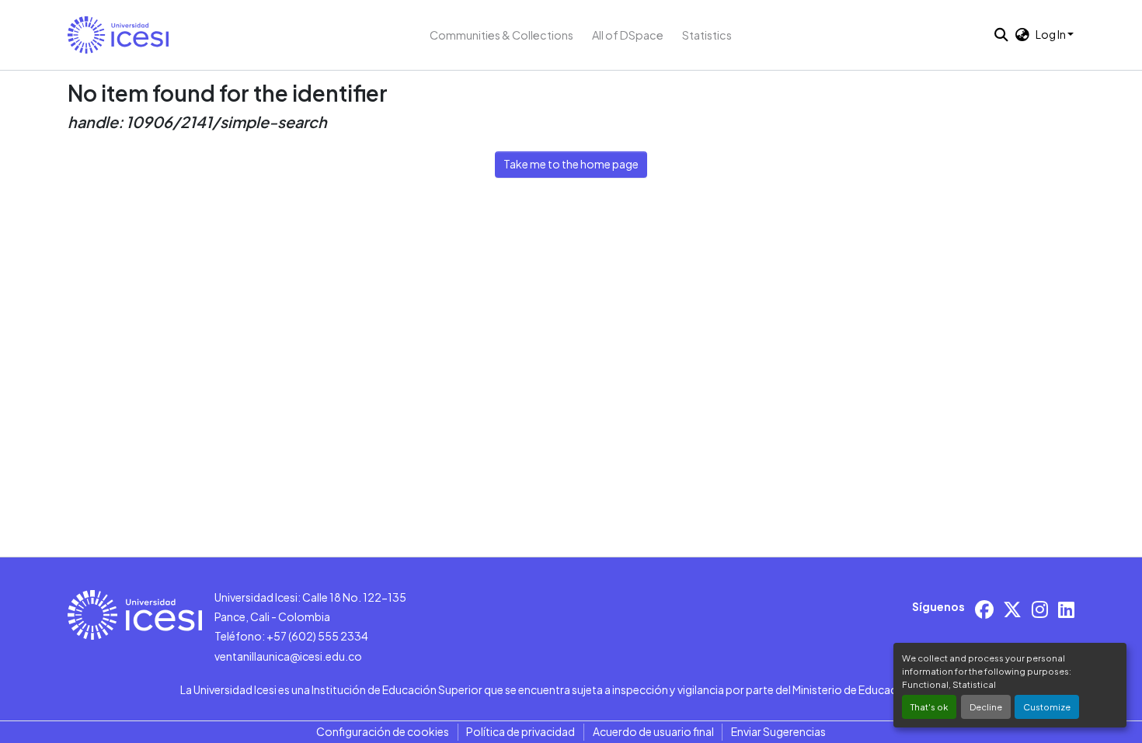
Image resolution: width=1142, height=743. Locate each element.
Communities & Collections (501, 35)
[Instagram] (1040, 609)
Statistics (707, 35)
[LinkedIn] (1066, 609)
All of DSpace (627, 35)
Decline (986, 706)
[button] (118, 35)
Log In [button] (1051, 34)
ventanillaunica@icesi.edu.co (288, 656)
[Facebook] (984, 609)
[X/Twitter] (1012, 609)
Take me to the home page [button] (571, 164)
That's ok (929, 706)
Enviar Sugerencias (778, 731)
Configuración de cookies (382, 731)
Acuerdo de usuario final (653, 731)
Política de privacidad (520, 731)
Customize (1047, 706)
